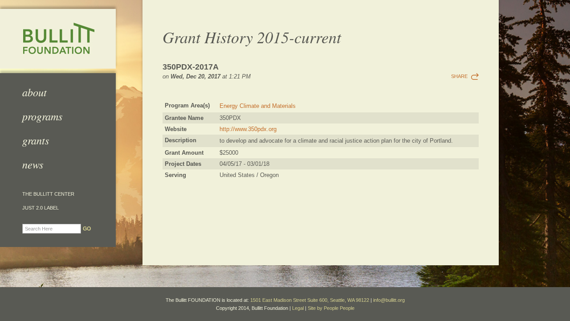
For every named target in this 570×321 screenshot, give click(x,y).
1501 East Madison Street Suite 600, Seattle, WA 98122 (309, 300)
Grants (35, 140)
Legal (298, 308)
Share (459, 76)
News (32, 164)
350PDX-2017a (191, 66)
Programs (42, 116)
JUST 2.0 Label (40, 208)
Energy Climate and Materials (258, 106)
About (34, 91)
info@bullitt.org (389, 300)
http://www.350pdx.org (248, 129)
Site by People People (331, 308)
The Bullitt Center (48, 194)
